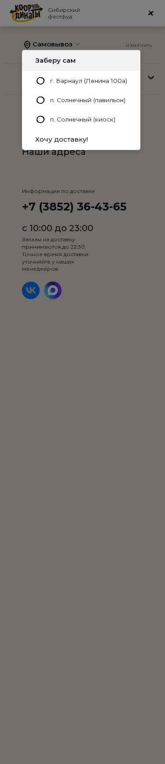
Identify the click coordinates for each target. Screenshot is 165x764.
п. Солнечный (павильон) (87, 100)
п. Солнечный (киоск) (82, 119)
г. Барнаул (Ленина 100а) (88, 80)
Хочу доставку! (61, 139)
